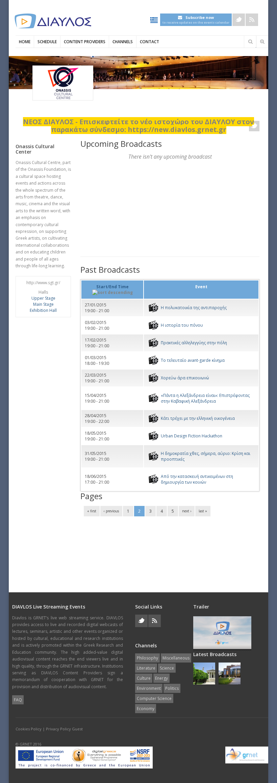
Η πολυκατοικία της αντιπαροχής (194, 307)
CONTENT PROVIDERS (84, 42)
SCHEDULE (47, 42)
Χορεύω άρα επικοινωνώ (185, 378)
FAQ (18, 700)
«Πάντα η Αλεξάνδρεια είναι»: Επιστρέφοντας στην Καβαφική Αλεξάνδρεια (205, 398)
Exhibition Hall (43, 310)
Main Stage (43, 304)
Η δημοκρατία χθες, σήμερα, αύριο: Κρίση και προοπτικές (205, 456)
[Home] (52, 21)
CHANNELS (122, 42)
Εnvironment (149, 688)
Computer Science (154, 698)
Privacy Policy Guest (64, 728)
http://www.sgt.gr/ (43, 283)
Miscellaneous (176, 658)
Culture (144, 678)
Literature (146, 668)
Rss (252, 20)
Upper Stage (43, 298)
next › (186, 511)
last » (203, 511)
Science (167, 668)
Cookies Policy (29, 728)
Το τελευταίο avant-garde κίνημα (193, 360)
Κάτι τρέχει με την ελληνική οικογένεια (198, 418)
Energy (161, 678)
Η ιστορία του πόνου (182, 325)
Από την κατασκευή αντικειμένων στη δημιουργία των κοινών (197, 479)
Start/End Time (112, 287)
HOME (24, 42)
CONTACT (149, 42)
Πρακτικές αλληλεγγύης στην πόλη (194, 343)
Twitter (238, 20)
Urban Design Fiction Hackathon (191, 436)
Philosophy (147, 658)
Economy (145, 708)
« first (91, 511)
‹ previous (111, 511)
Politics (172, 688)
